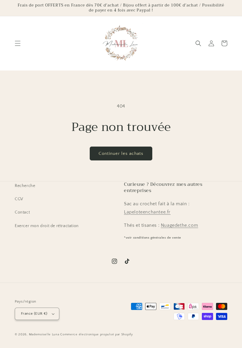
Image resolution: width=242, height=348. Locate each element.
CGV (19, 199)
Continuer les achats (121, 153)
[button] (17, 43)
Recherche (25, 185)
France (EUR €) (34, 313)
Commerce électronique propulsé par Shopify (96, 334)
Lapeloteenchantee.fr (147, 212)
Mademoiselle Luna (44, 334)
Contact (22, 212)
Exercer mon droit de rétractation (47, 226)
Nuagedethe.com (179, 225)
